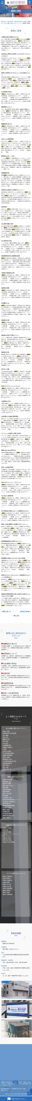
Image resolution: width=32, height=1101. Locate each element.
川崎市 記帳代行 (7, 880)
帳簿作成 (5, 830)
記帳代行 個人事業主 (9, 842)
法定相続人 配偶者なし (9, 801)
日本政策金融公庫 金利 (9, 761)
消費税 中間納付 (7, 747)
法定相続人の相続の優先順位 (9, 416)
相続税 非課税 (7, 783)
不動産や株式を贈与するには (9, 37)
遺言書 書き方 (7, 803)
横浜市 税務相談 (7, 894)
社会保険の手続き (6, 92)
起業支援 (4, 207)
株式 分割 (5, 767)
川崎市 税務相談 (7, 888)
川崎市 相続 (6, 882)
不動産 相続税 (7, 789)
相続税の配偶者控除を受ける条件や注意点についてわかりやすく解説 (15, 595)
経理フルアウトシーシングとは (10, 386)
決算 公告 (5, 737)
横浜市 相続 (6, 892)
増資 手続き (6, 765)
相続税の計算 (5, 320)
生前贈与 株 (6, 811)
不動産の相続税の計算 (8, 273)
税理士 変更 (6, 731)
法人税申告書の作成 (7, 224)
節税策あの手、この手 (8, 156)
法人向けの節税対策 (7, 495)
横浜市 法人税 (7, 884)
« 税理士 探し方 (6, 611)
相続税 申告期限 (7, 779)
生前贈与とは (5, 303)
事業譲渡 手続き (7, 759)
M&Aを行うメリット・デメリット (11, 482)
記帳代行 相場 (7, 832)
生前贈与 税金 (7, 807)
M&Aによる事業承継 (7, 139)
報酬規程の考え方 (6, 124)
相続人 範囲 (6, 809)
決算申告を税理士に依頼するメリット (12, 190)
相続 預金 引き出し (8, 785)
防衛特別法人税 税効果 (9, 733)
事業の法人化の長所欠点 (8, 450)
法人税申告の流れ (6, 241)
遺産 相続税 (6, 791)
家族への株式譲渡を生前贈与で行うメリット (14, 524)
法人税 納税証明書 (8, 753)
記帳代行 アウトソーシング (11, 834)
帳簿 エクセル (7, 836)
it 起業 (4, 749)
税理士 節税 (6, 757)
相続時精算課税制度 (9, 805)
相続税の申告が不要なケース (9, 335)
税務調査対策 (5, 173)
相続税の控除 (5, 288)
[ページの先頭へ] (29, 1094)
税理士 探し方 (7, 769)
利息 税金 (5, 741)
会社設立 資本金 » (25, 611)
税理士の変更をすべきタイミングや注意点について (15, 74)
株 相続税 (5, 795)
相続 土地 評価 (7, 793)
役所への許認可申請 (7, 467)
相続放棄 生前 (7, 781)
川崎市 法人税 (7, 886)
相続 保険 (5, 787)
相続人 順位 (6, 817)
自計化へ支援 (5, 369)
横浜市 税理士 (7, 890)
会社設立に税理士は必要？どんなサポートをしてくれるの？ (15, 55)
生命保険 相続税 (7, 813)
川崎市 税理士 (7, 878)
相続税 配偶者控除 (8, 815)
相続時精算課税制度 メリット (11, 799)
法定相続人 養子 (7, 797)
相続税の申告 (5, 352)
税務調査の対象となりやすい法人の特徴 (13, 558)
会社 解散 (5, 735)
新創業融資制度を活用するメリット (11, 541)
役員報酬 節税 (7, 745)
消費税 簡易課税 (7, 755)
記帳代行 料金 (7, 838)
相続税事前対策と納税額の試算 (10, 256)
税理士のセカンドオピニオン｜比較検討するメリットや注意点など (15, 576)
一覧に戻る (16, 615)
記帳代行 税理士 (7, 828)
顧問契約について (6, 107)
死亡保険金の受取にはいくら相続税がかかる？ (15, 511)
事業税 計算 (6, 739)
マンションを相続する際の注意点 (11, 433)
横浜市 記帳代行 (7, 876)
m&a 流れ (5, 743)
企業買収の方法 (6, 401)
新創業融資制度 (7, 763)
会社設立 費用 (7, 751)
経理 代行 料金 (7, 840)
